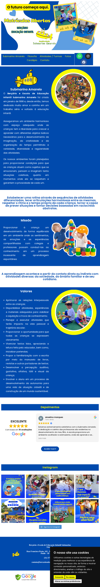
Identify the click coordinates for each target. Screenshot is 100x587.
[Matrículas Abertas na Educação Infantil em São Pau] (87, 511)
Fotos (68, 56)
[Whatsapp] (79, 56)
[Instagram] (88, 56)
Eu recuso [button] (70, 577)
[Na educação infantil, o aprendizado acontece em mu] (38, 486)
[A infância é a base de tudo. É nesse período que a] (62, 511)
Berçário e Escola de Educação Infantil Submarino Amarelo (50, 546)
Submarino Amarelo (14, 56)
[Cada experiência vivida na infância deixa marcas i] (62, 486)
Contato (44, 60)
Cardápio (32, 60)
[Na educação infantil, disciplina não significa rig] (38, 511)
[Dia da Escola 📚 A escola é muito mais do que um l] (13, 511)
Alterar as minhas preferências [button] (67, 581)
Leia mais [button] (42, 438)
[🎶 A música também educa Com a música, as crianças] (13, 486)
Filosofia (32, 56)
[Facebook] (84, 62)
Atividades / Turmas (51, 56)
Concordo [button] (59, 577)
